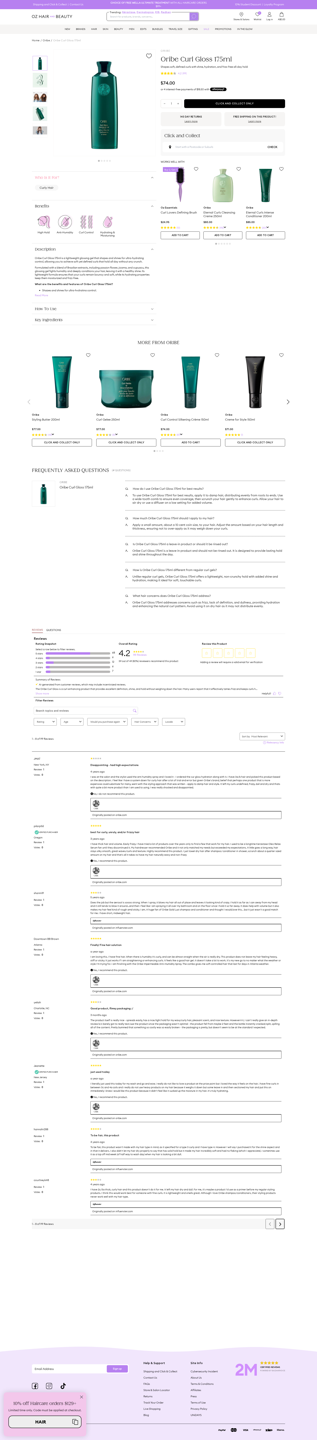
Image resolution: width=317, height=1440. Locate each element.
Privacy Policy (199, 1408)
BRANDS (80, 29)
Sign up (117, 1369)
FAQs (146, 1384)
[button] (44, 1422)
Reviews (37, 630)
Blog (146, 1415)
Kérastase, (129, 12)
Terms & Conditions (202, 1384)
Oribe (46, 40)
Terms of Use (198, 1402)
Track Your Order (153, 1402)
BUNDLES (157, 29)
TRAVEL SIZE (175, 29)
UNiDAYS (196, 1415)
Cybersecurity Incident (204, 1371)
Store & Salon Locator (156, 1390)
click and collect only (62, 442)
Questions (53, 630)
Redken (166, 12)
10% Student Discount (248, 4)
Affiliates (196, 1390)
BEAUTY (118, 29)
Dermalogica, (145, 12)
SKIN (105, 29)
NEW (67, 29)
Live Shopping (152, 1408)
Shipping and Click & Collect (50, 4)
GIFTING (193, 29)
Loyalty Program (274, 4)
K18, (157, 12)
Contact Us (76, 4)
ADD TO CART (180, 235)
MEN (131, 29)
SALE (206, 29)
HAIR (94, 29)
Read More (41, 295)
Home (36, 40)
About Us (196, 1377)
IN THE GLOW (244, 29)
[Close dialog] (81, 1397)
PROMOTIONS (223, 29)
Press (194, 1396)
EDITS (143, 29)
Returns (147, 1396)
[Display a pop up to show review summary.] (225, 227)
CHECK (272, 147)
